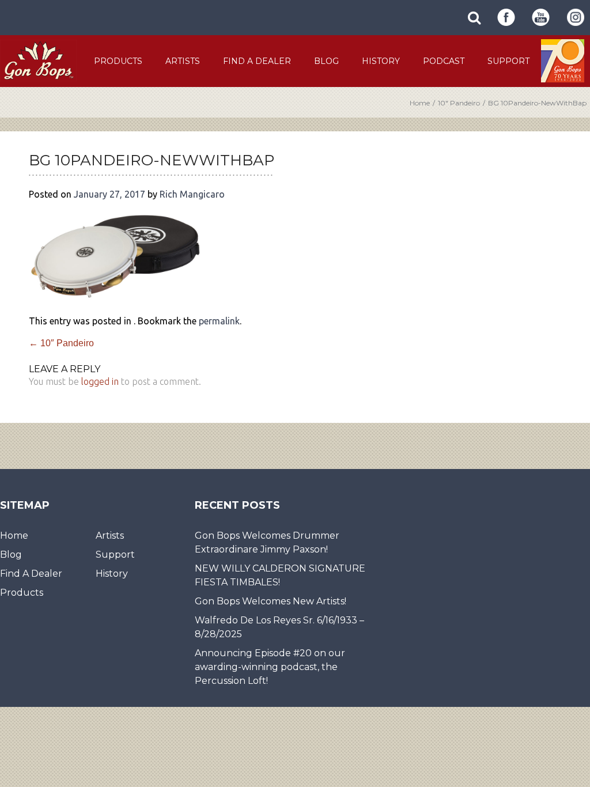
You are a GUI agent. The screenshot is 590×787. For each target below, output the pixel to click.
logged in (100, 381)
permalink (219, 321)
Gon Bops (38, 60)
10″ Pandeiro (459, 103)
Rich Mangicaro (192, 194)
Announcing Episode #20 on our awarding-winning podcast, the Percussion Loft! (270, 667)
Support (508, 61)
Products (118, 61)
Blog (326, 61)
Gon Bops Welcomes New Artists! (270, 601)
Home (420, 103)
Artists (182, 61)
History (381, 61)
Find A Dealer (257, 61)
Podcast (443, 61)
